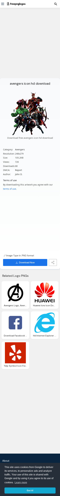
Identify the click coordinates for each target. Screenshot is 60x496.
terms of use (9, 188)
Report (18, 170)
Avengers (20, 149)
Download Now (27, 262)
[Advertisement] (30, 45)
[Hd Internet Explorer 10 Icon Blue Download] (45, 322)
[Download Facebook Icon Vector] (15, 322)
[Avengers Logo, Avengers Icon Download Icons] (15, 292)
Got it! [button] (30, 490)
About (5, 460)
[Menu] (2, 4)
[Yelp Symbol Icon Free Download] (15, 352)
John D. (18, 174)
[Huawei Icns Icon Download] (45, 292)
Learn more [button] (21, 482)
